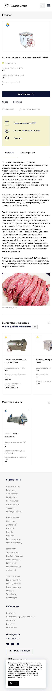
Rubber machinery (14, 543)
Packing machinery (14, 512)
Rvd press (10, 521)
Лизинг (5, 102)
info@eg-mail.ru (13, 635)
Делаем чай (11, 525)
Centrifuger (11, 598)
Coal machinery (13, 518)
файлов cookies (23, 665)
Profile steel (11, 497)
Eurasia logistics (13, 487)
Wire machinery (13, 576)
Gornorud (10, 536)
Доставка (17, 102)
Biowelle (10, 591)
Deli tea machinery (14, 556)
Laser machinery (13, 560)
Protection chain (13, 580)
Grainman (10, 508)
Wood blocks (12, 494)
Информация (12, 606)
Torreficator (11, 594)
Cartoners (10, 528)
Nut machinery (12, 501)
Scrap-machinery (13, 587)
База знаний (11, 628)
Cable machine (12, 504)
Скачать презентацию (19, 651)
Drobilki (9, 532)
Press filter (11, 549)
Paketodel (11, 490)
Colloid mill (11, 570)
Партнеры (10, 613)
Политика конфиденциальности (20, 617)
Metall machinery (13, 567)
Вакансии (10, 624)
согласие (34, 663)
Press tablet (11, 563)
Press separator (13, 539)
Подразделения (13, 480)
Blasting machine (13, 584)
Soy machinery (12, 552)
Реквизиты (11, 620)
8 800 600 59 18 (12, 639)
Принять (13, 683)
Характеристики (28, 153)
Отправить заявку (26, 94)
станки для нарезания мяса (16, 327)
